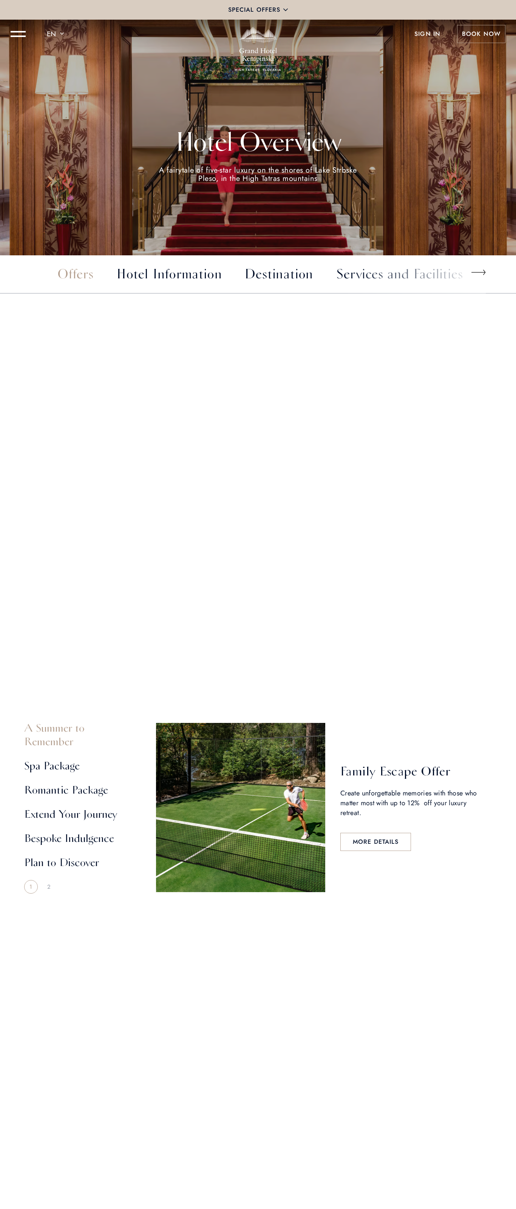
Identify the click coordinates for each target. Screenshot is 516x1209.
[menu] (18, 34)
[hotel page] (258, 34)
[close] (285, 10)
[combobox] (57, 34)
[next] (478, 272)
